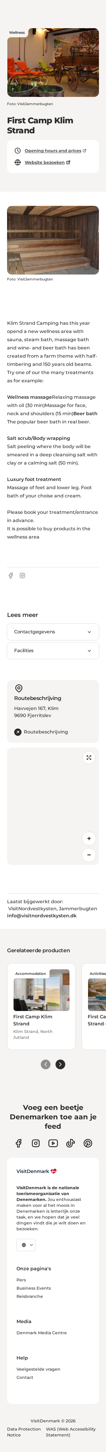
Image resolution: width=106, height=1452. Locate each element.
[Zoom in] (89, 839)
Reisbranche (29, 1296)
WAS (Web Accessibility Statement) (71, 1432)
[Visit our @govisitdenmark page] (70, 1143)
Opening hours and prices (53, 150)
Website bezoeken (45, 162)
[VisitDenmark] (36, 1171)
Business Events (33, 1288)
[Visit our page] (36, 1143)
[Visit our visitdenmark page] (53, 1143)
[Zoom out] (89, 855)
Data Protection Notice (24, 1432)
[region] (53, 806)
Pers (21, 1280)
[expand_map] (88, 757)
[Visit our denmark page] (18, 1143)
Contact (24, 1377)
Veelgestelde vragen (38, 1369)
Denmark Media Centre (41, 1332)
